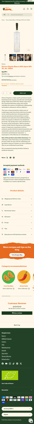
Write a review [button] (17, 313)
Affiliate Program (6, 339)
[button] (28, 9)
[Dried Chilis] (24, 277)
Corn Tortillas (8, 286)
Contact (4, 341)
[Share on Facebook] (10, 157)
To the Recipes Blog (17, 255)
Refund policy (5, 359)
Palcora (4, 64)
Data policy (5, 353)
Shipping (10, 76)
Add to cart (23, 93)
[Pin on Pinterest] (13, 157)
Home (3, 20)
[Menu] (31, 9)
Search (4, 336)
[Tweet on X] (7, 157)
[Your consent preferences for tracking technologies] (31, 421)
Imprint (4, 350)
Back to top (17, 325)
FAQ (3, 344)
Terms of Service (6, 356)
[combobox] (17, 14)
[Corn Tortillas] (8, 277)
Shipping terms (6, 347)
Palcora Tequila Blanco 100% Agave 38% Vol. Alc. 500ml (18, 20)
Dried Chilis (24, 286)
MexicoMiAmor (8, 420)
